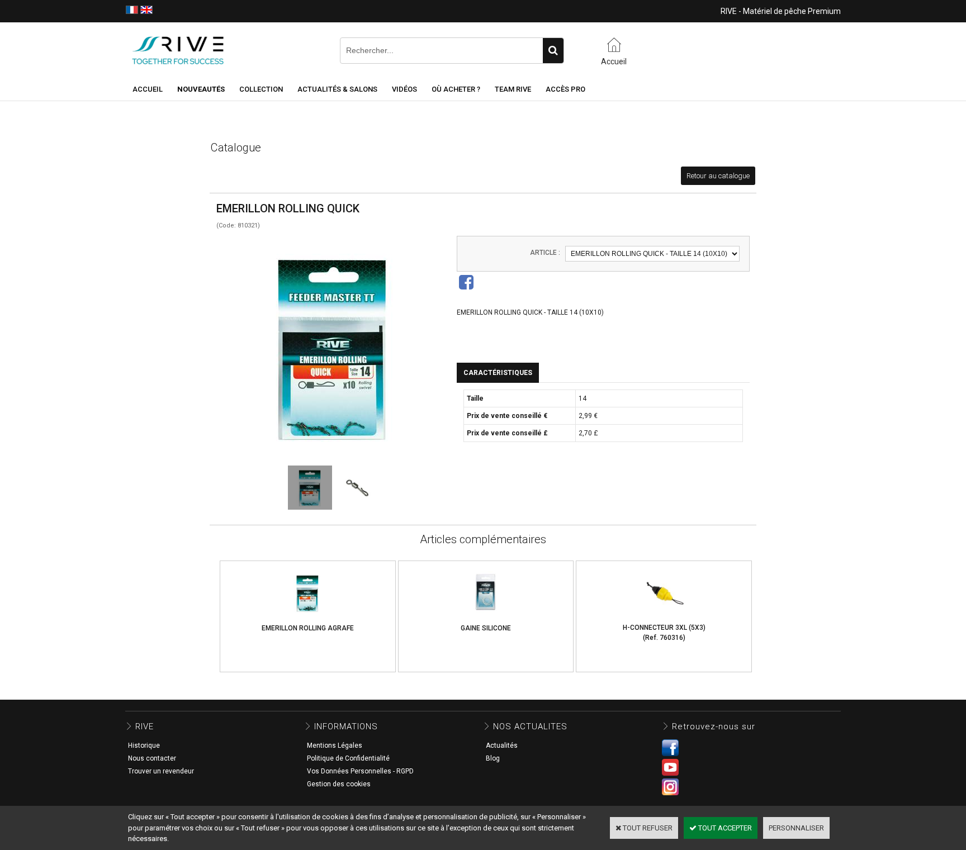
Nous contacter (152, 758)
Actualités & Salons (337, 89)
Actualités (502, 745)
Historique (144, 745)
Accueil (147, 89)
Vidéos (404, 89)
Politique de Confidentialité (348, 758)
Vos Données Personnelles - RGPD (360, 771)
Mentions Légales (334, 745)
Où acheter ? (456, 89)
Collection (261, 89)
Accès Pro (565, 89)
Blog (493, 758)
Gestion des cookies (339, 784)
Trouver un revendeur (161, 771)
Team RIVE (513, 89)
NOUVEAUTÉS (201, 89)
